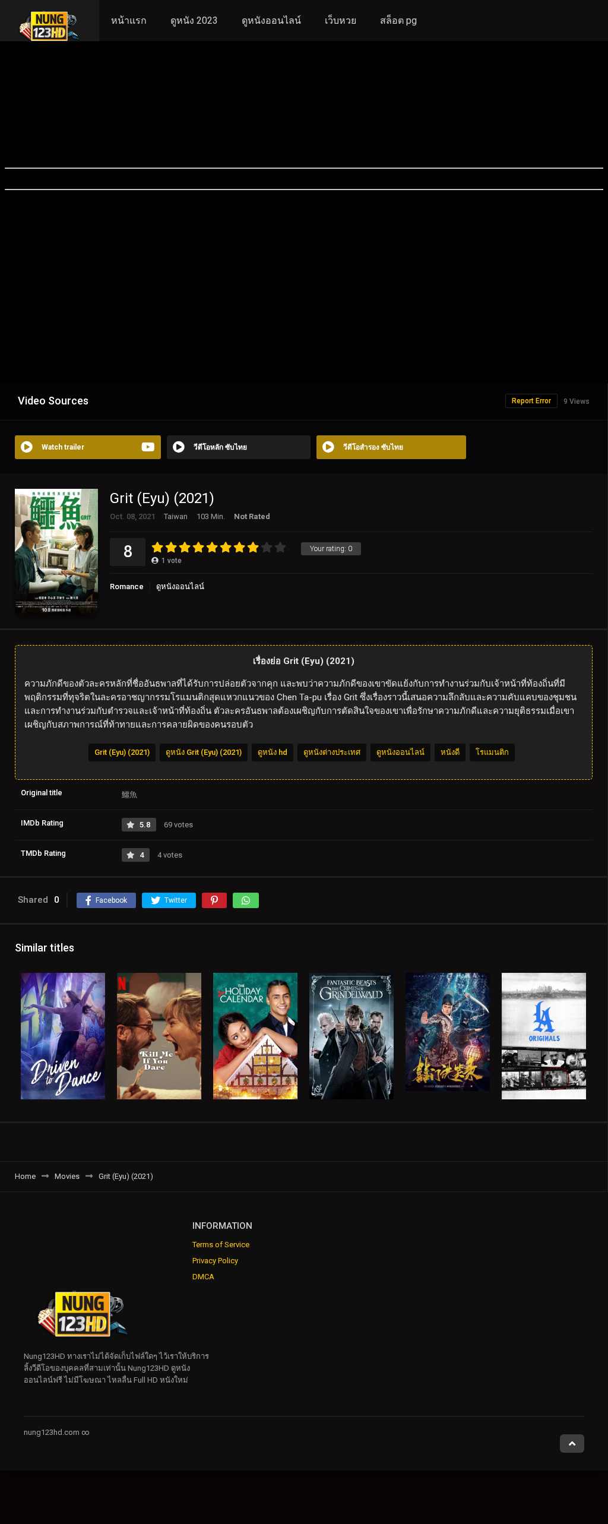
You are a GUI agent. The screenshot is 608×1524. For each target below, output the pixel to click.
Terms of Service (220, 1244)
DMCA (203, 1276)
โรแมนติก (492, 752)
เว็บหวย (340, 20)
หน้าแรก (129, 20)
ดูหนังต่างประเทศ (331, 752)
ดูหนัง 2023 (194, 20)
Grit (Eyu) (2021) (122, 752)
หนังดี (450, 752)
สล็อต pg (398, 20)
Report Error (531, 401)
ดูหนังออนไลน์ (271, 20)
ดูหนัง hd (272, 752)
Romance (127, 586)
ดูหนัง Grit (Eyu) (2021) (204, 752)
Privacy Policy (215, 1260)
